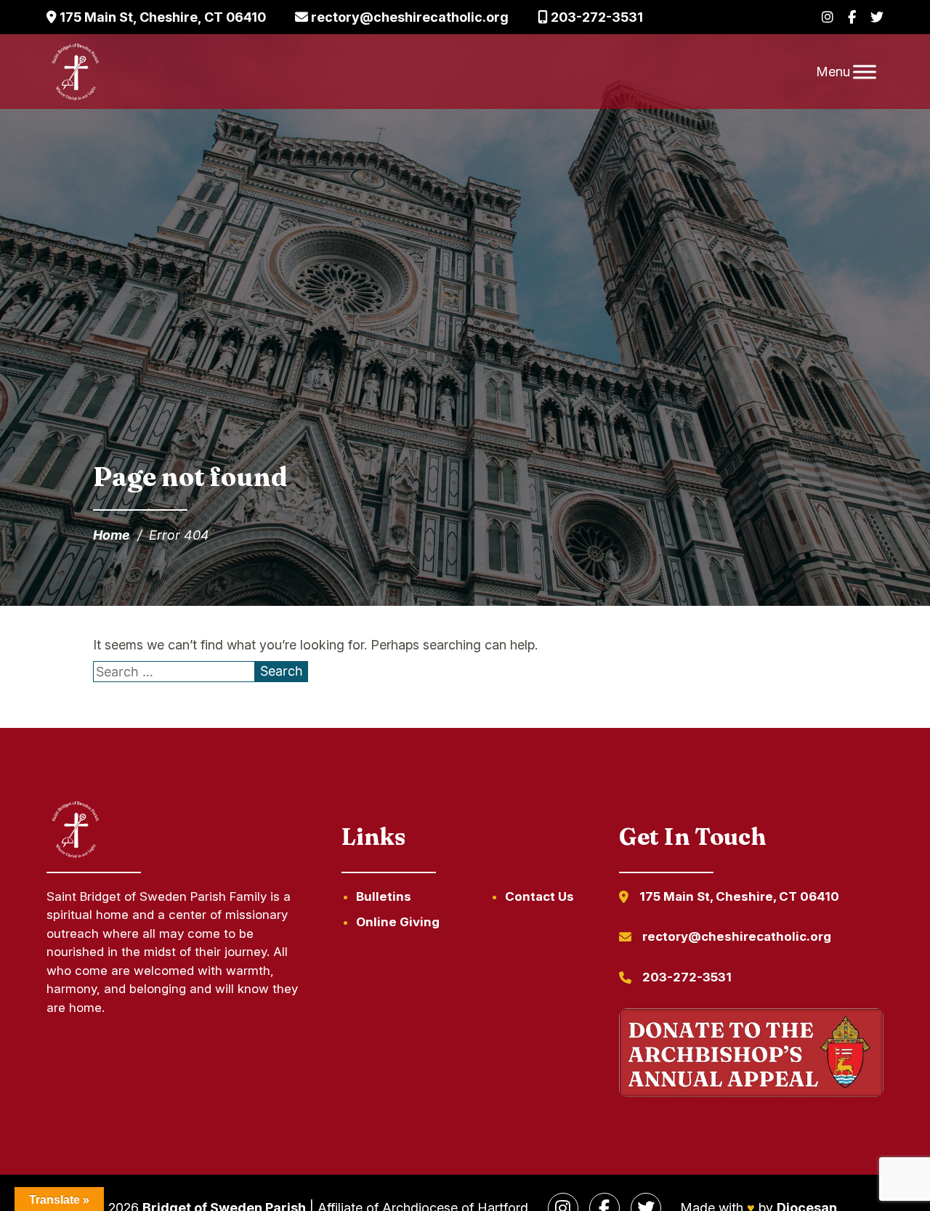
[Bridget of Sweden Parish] (75, 72)
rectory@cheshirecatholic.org (408, 17)
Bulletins (383, 896)
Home (111, 535)
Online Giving (398, 922)
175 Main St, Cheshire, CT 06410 (161, 17)
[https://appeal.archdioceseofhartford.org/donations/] (751, 1055)
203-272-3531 (595, 17)
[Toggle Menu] (864, 71)
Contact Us (539, 896)
